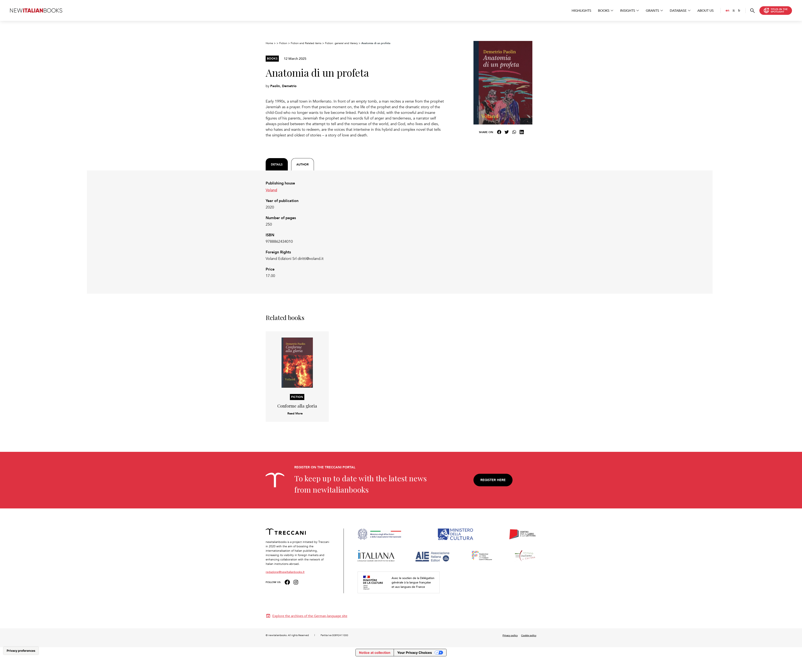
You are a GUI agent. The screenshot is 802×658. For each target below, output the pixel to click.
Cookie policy (528, 635)
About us (705, 10)
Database (678, 10)
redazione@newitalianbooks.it (285, 571)
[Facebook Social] (287, 581)
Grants (652, 10)
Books (603, 10)
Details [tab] (277, 164)
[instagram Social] (296, 581)
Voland (271, 190)
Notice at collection (374, 652)
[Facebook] (499, 132)
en (727, 10)
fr (739, 10)
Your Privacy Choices (414, 652)
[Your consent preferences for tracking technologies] (21, 651)
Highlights (581, 10)
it (734, 10)
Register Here (493, 480)
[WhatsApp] (514, 132)
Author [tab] (302, 164)
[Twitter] (507, 132)
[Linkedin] (522, 132)
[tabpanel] (355, 229)
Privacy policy (510, 635)
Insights (627, 10)
